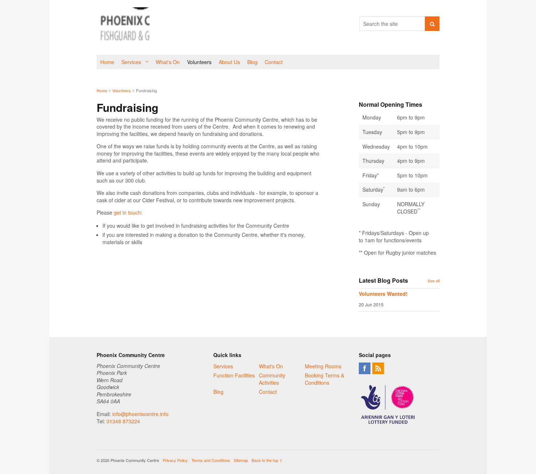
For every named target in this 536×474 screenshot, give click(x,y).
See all (433, 280)
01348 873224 (123, 421)
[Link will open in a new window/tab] (364, 368)
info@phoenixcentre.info (140, 414)
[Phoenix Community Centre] (123, 27)
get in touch (127, 212)
